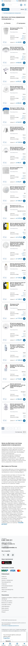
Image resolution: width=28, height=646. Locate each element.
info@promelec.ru (8, 544)
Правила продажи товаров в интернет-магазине (13, 598)
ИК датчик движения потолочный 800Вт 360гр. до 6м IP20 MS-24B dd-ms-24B (17, 325)
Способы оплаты (6, 604)
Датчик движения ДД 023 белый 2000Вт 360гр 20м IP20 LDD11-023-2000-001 (17, 224)
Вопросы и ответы (7, 602)
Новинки (4, 584)
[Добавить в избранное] (4, 42)
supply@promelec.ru (9, 547)
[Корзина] (24, 4)
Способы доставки (7, 600)
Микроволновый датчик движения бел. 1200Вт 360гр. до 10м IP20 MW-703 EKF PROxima (17, 244)
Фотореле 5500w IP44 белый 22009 (16, 168)
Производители (6, 582)
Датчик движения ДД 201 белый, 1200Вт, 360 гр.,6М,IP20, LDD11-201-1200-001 (17, 284)
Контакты (4, 578)
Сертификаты (5, 606)
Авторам (4, 591)
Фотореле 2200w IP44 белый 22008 (16, 29)
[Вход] (21, 5)
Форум (4, 612)
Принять (8, 641)
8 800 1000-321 (7, 540)
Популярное (5, 610)
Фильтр (8, 23)
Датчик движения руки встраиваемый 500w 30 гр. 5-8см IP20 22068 (17, 69)
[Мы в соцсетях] (3, 555)
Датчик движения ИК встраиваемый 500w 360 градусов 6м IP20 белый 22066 (17, 129)
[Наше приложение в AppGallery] (7, 563)
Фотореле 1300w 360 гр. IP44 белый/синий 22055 (17, 109)
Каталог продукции (7, 580)
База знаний (5, 608)
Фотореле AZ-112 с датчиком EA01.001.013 (17, 206)
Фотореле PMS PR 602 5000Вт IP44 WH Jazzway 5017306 (17, 366)
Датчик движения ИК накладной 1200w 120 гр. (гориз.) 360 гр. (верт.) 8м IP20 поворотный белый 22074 (17, 407)
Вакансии (4, 587)
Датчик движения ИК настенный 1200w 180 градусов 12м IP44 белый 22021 (17, 88)
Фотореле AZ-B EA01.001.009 (14, 305)
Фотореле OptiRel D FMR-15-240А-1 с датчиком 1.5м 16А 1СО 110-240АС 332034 (17, 346)
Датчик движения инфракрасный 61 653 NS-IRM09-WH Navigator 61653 (18, 385)
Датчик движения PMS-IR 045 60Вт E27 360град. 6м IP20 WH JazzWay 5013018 (18, 265)
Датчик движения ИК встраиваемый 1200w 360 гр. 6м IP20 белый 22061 (17, 148)
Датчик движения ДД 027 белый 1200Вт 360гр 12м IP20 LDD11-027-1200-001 (17, 188)
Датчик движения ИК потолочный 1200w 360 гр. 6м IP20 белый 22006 (17, 48)
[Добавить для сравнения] (6, 42)
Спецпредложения (7, 585)
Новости (4, 576)
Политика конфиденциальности (10, 625)
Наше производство (7, 589)
